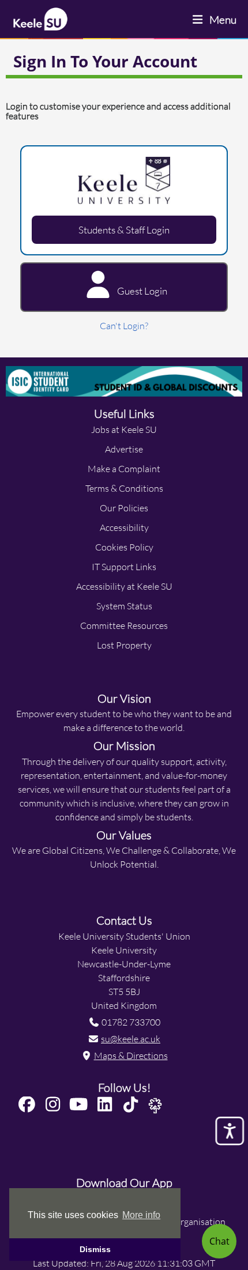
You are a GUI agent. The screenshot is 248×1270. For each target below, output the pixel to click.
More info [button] (141, 1215)
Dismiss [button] (95, 1249)
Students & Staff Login (124, 230)
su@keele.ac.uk (130, 1038)
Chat (219, 1241)
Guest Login (141, 291)
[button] (29, 1104)
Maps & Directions (131, 1055)
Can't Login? (124, 325)
